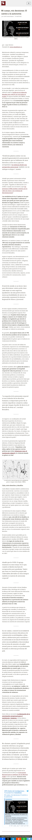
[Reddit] (18, 839)
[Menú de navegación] (29, 3)
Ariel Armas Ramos (9, 16)
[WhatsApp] (24, 839)
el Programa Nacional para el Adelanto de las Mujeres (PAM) (15, 774)
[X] (8, 839)
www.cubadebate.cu (16, 47)
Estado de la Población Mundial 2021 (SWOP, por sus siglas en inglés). (14, 94)
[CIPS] (3, 3)
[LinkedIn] (13, 839)
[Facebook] (2, 839)
